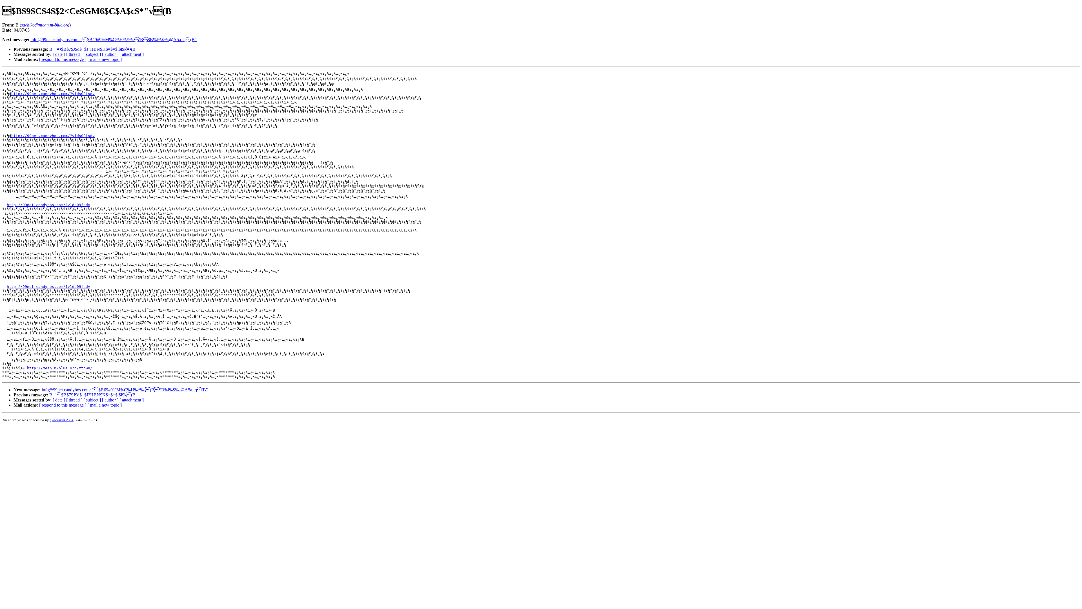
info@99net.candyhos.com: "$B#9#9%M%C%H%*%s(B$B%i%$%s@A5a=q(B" (113, 39)
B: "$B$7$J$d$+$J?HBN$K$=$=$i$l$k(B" (93, 49)
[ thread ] (74, 54)
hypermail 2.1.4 (62, 420)
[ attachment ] (131, 54)
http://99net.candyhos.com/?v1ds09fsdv (53, 94)
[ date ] (59, 54)
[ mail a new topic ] (104, 59)
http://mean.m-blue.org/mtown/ (59, 368)
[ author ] (110, 54)
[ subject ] (92, 54)
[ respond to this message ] (62, 59)
